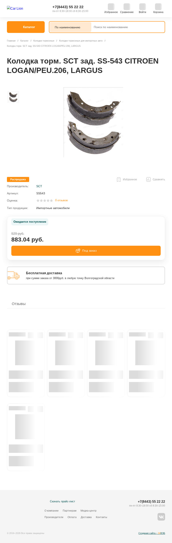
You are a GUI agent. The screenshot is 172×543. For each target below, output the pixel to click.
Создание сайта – (151, 533)
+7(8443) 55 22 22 (67, 7)
